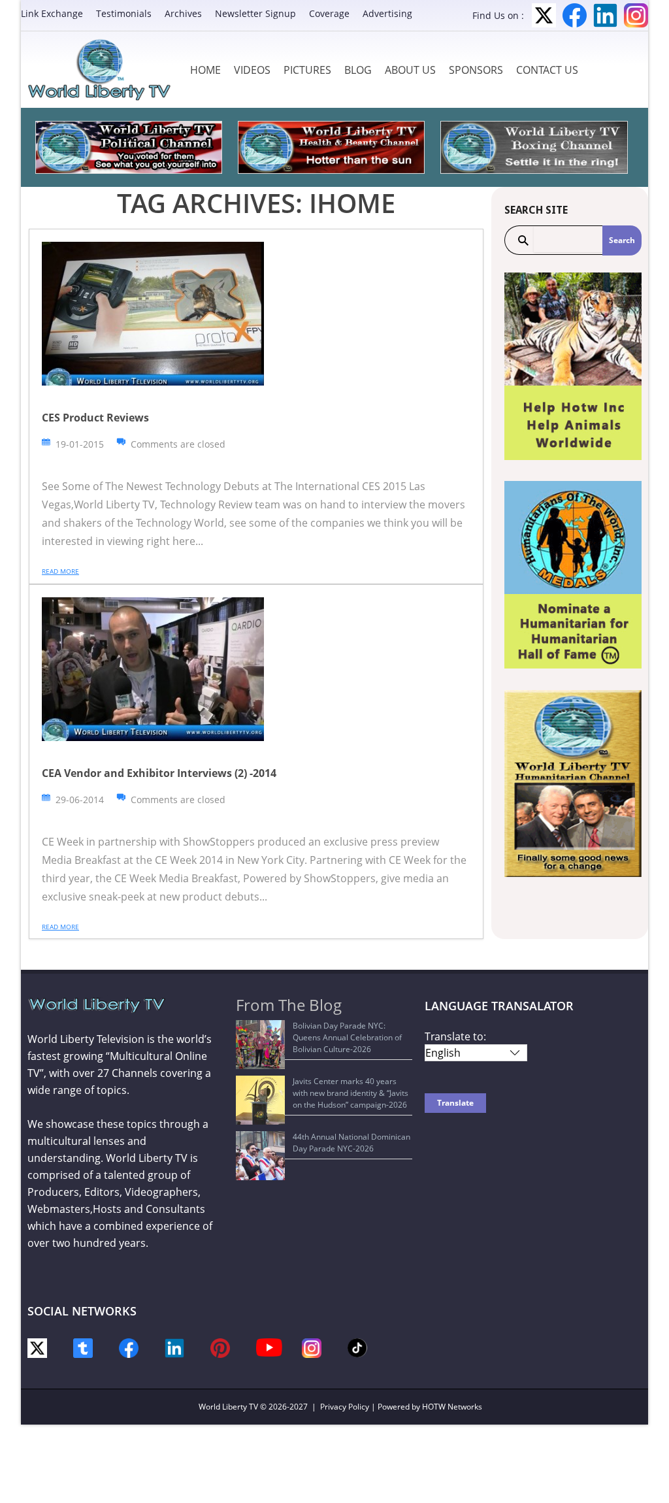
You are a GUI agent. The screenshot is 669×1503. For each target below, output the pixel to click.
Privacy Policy (344, 1406)
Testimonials (124, 13)
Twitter (544, 15)
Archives (183, 13)
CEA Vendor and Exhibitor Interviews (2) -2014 (159, 773)
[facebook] (129, 1347)
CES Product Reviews (95, 417)
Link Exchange (52, 13)
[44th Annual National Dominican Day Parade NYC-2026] (260, 1155)
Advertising (387, 13)
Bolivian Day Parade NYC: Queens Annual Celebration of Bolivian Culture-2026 (347, 1037)
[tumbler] (83, 1347)
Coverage (329, 13)
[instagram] (311, 1347)
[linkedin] (174, 1347)
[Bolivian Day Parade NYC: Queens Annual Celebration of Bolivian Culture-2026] (260, 1044)
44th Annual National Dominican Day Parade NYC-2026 (351, 1142)
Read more (60, 571)
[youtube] (269, 1346)
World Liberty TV (228, 1406)
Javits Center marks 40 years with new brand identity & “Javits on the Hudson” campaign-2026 (350, 1093)
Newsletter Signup (255, 13)
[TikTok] (357, 1347)
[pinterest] (220, 1347)
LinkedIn (605, 15)
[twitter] (37, 1347)
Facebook (575, 15)
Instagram (636, 15)
